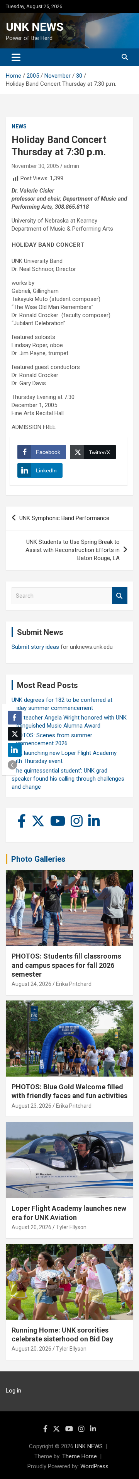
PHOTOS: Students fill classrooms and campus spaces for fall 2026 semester (66, 965)
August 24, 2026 (31, 984)
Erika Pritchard (74, 984)
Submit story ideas (35, 646)
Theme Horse (79, 1456)
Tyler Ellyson (71, 1227)
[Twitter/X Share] (15, 734)
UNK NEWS (34, 26)
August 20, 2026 (31, 1227)
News (19, 126)
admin (71, 166)
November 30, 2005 (35, 166)
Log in (13, 1390)
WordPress (94, 1466)
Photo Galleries (38, 859)
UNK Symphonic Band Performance (64, 518)
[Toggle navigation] (16, 57)
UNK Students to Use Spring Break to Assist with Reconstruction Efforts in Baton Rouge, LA (72, 550)
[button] (12, 764)
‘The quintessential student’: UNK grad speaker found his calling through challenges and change (68, 778)
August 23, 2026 (31, 1106)
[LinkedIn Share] (15, 750)
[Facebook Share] (15, 718)
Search (119, 596)
